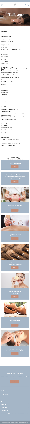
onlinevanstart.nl (22, 422)
